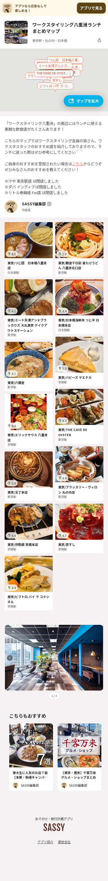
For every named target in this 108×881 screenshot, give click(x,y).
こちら (77, 163)
